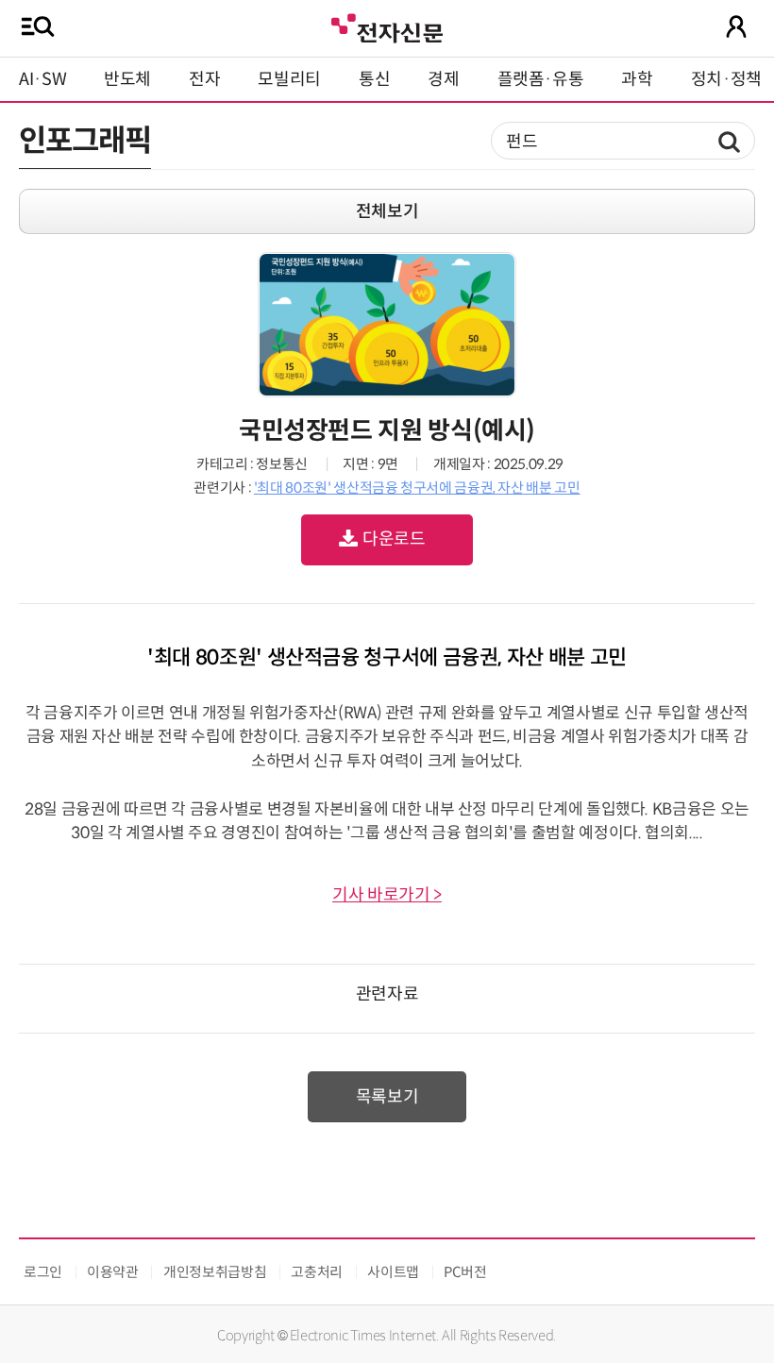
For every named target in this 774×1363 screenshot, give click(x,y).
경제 (443, 79)
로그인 (43, 1272)
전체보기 (387, 211)
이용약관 (113, 1272)
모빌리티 (289, 79)
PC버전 (465, 1272)
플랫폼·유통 (540, 79)
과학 (636, 79)
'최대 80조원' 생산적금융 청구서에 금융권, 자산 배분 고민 (417, 487)
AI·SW (42, 79)
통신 (374, 79)
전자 (204, 79)
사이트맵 (393, 1272)
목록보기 (387, 1096)
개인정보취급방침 (214, 1272)
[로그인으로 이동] (736, 26)
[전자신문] (387, 26)
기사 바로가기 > (387, 894)
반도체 (127, 79)
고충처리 (317, 1272)
